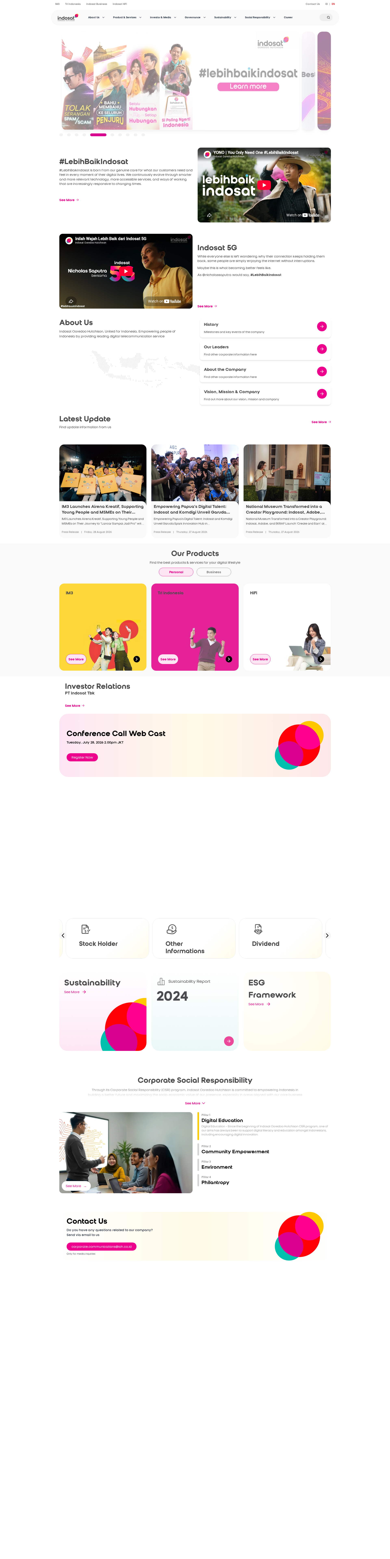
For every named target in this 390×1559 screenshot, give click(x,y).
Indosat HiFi (120, 3)
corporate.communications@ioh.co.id (102, 1247)
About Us (93, 17)
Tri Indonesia (73, 3)
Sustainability (222, 17)
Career (288, 17)
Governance (192, 17)
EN (333, 3)
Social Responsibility (257, 17)
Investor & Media (160, 17)
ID (326, 3)
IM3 (57, 3)
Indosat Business (96, 3)
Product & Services (124, 17)
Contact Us (313, 3)
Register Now (82, 757)
